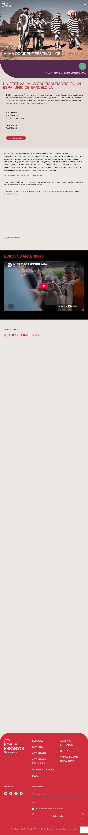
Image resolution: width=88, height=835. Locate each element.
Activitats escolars (39, 761)
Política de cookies (48, 829)
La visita (37, 747)
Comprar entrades (15, 138)
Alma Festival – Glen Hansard (17, 422)
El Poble (37, 741)
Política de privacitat (70, 829)
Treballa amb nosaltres (69, 759)
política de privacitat (56, 808)
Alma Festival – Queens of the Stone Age (22, 548)
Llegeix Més (10, 453)
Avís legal (59, 829)
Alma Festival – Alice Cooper (17, 674)
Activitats (8, 46)
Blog (35, 776)
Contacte (66, 751)
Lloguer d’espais (43, 769)
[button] (44, 380)
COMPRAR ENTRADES (66, 743)
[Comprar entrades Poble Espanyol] (79, 4)
